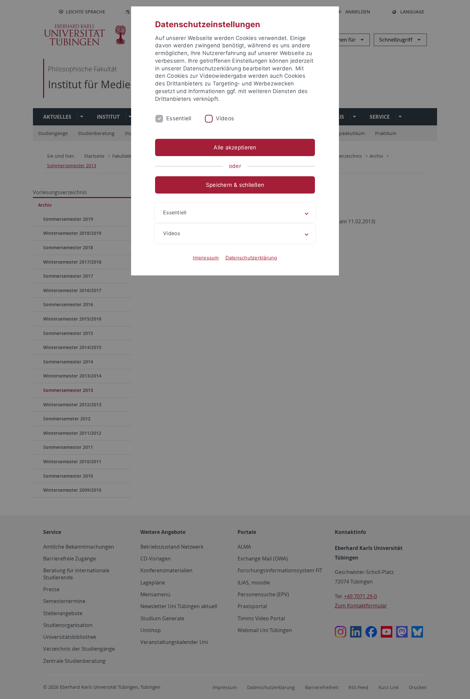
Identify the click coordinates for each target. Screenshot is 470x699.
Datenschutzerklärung (251, 258)
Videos (225, 118)
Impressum (206, 258)
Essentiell (179, 118)
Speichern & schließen (235, 185)
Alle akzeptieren (235, 147)
